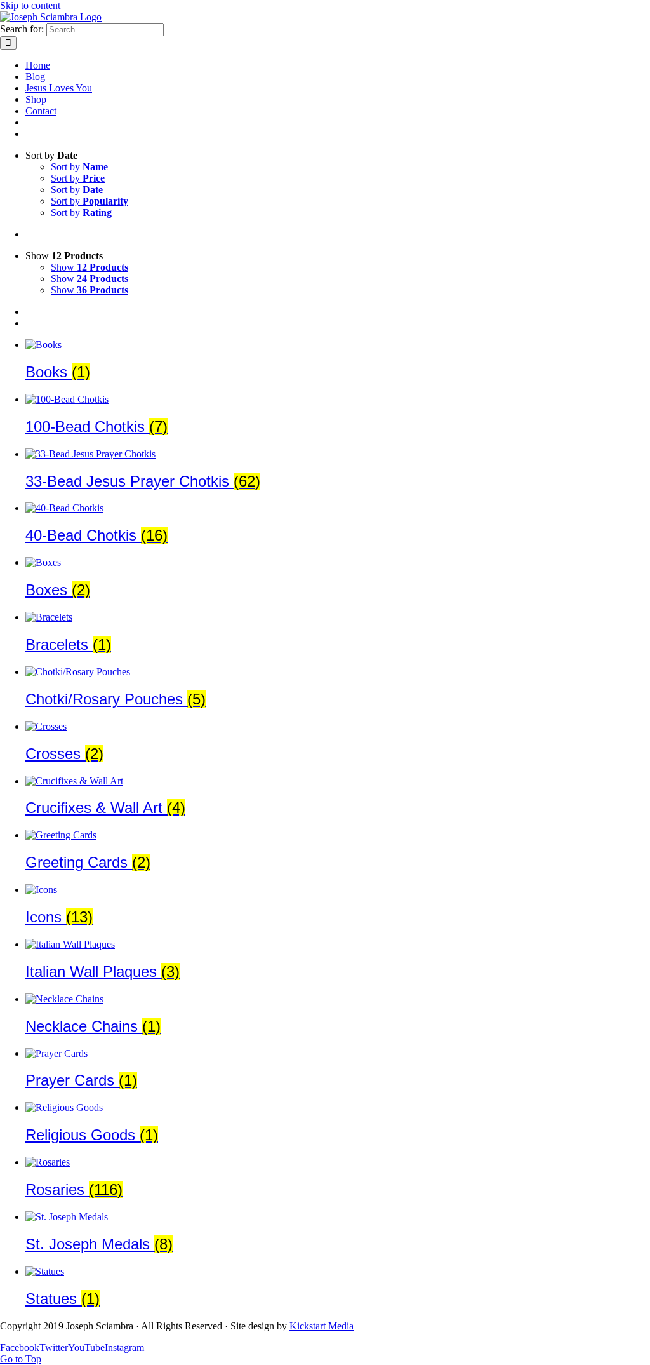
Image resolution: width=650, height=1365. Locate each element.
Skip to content (30, 5)
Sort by (79, 166)
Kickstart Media (321, 1326)
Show (89, 267)
